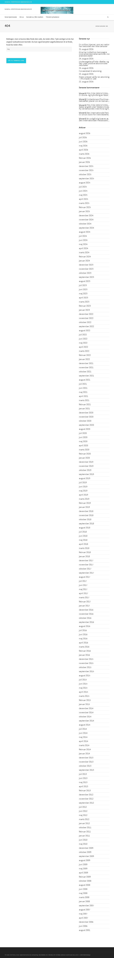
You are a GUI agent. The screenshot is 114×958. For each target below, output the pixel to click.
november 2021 (86, 367)
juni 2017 (83, 585)
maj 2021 (83, 392)
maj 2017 (83, 589)
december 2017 (86, 560)
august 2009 (84, 860)
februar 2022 (85, 355)
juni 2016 (83, 634)
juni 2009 (83, 864)
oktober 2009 (85, 852)
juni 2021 (83, 388)
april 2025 (83, 199)
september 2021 (86, 375)
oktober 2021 (85, 371)
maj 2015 (83, 687)
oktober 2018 (85, 519)
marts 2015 (84, 696)
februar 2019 (85, 503)
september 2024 (86, 227)
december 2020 (86, 412)
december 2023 (86, 264)
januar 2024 (84, 260)
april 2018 (83, 544)
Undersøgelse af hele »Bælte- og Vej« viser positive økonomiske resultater (94, 63)
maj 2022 (83, 342)
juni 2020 (83, 437)
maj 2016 (83, 638)
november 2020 (86, 416)
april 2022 (83, 347)
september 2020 (86, 425)
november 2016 (86, 614)
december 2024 (86, 215)
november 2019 (86, 466)
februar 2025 (85, 207)
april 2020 (83, 445)
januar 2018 (84, 556)
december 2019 (86, 462)
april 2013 (83, 786)
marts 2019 (84, 499)
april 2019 (83, 494)
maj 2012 (83, 815)
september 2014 (86, 720)
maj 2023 (83, 293)
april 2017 (83, 593)
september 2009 (86, 856)
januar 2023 (84, 310)
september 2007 (86, 905)
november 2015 (86, 663)
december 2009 (86, 848)
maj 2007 (83, 913)
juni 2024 (83, 240)
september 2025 (86, 178)
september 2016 (86, 622)
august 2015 (84, 675)
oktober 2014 (85, 716)
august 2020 (84, 429)
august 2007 (84, 909)
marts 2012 (84, 819)
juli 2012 (83, 807)
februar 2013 (85, 790)
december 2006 (86, 922)
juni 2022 (83, 338)
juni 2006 (83, 926)
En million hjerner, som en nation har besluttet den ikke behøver (94, 45)
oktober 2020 (85, 420)
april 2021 (83, 396)
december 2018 (86, 511)
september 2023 (86, 277)
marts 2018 (84, 548)
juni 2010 (83, 839)
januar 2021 (84, 408)
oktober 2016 (85, 618)
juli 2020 (83, 433)
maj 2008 (83, 893)
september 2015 (86, 671)
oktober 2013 (85, 766)
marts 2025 (84, 203)
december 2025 (86, 166)
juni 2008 (83, 889)
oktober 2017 (85, 568)
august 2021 (84, 379)
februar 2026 (85, 158)
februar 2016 (85, 651)
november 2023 (86, 269)
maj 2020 (83, 441)
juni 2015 (83, 683)
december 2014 (86, 708)
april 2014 (83, 741)
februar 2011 (85, 831)
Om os (21, 17)
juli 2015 (83, 679)
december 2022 (86, 314)
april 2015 (83, 692)
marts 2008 (84, 897)
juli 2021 (83, 384)
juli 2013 (83, 774)
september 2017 (86, 572)
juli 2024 (83, 236)
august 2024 (84, 232)
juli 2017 (83, 581)
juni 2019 (83, 486)
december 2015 (86, 659)
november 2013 (86, 761)
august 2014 (84, 724)
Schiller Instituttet (100, 26)
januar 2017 (84, 605)
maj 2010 (83, 844)
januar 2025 (84, 211)
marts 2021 (84, 400)
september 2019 (86, 474)
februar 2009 (85, 876)
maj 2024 (83, 244)
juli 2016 (83, 630)
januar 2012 (84, 823)
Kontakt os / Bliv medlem (34, 17)
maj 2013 (83, 782)
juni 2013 (83, 778)
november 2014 (86, 712)
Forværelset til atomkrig (90, 71)
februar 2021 (85, 404)
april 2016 (83, 642)
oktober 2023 (85, 273)
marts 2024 (84, 252)
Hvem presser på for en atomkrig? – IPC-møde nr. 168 (94, 78)
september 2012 (86, 802)
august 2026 (84, 133)
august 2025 (84, 182)
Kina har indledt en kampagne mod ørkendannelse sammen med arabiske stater (95, 54)
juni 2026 (83, 141)
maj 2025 (83, 195)
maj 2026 (83, 145)
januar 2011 (84, 835)
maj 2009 (83, 868)
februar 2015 (85, 700)
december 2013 (86, 757)
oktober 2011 (85, 827)
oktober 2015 (85, 667)
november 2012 (86, 798)
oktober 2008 (85, 881)
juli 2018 (83, 531)
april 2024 (83, 248)
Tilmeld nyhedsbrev (52, 17)
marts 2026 (84, 154)
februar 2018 (85, 552)
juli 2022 (83, 334)
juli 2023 (83, 285)
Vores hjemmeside (11, 17)
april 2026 (83, 149)
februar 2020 (85, 453)
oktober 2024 (85, 223)
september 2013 (86, 770)
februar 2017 (85, 601)
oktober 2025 (85, 174)
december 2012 (86, 794)
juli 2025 (83, 186)
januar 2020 (84, 457)
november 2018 (86, 515)
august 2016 (84, 626)
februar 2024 (85, 256)
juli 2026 (83, 137)
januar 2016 (84, 655)
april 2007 (83, 917)
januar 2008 (84, 901)
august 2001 (84, 930)
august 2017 (84, 577)
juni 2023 (83, 289)
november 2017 (86, 564)
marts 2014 (84, 745)
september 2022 (86, 326)
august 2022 (84, 330)
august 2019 (84, 478)
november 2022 (86, 318)
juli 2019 (83, 482)
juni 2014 (83, 733)
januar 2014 (84, 753)
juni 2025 (83, 190)
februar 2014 (85, 749)
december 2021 (86, 363)
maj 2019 (83, 490)
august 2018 (84, 527)
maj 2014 (83, 737)
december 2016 (86, 609)
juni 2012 (83, 811)
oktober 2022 (85, 322)
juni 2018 (83, 536)
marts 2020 (84, 449)
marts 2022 (84, 351)
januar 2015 (84, 704)
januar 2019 (84, 507)
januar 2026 (84, 162)
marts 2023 (84, 301)
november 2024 (86, 219)
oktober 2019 (85, 470)
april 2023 (83, 297)
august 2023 (84, 281)
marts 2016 (84, 646)
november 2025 (86, 170)
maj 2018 (83, 540)
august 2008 (84, 885)
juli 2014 (83, 729)
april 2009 (83, 872)
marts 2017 (84, 597)
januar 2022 (84, 359)
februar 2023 (85, 305)
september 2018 (86, 523)
